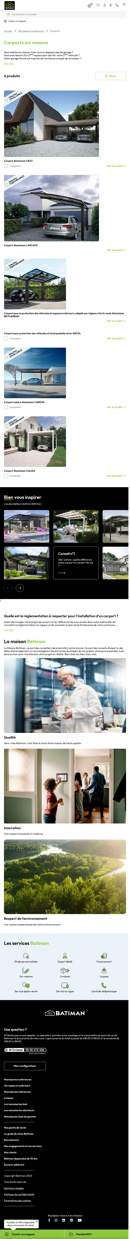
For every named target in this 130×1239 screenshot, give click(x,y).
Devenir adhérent (14, 1164)
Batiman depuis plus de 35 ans (20, 1158)
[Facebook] (49, 1220)
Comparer (15, 165)
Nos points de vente (15, 1127)
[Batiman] (9, 5)
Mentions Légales (14, 1188)
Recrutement (11, 1139)
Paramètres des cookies (17, 1200)
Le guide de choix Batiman (18, 1133)
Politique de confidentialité (19, 1194)
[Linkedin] (63, 1220)
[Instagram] (56, 1220)
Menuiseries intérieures (17, 1091)
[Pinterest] (71, 1220)
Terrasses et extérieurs (17, 1085)
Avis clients (10, 1152)
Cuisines (8, 1097)
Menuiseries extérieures (17, 1079)
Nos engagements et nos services (23, 1146)
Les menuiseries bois (15, 1104)
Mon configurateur (25, 1065)
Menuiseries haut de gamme (20, 1116)
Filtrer (112, 76)
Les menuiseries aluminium (19, 1110)
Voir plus (8, 63)
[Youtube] (80, 1220)
